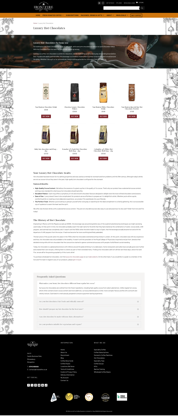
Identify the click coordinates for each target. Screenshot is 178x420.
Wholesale (121, 15)
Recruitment (65, 355)
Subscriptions (72, 15)
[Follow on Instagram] (35, 385)
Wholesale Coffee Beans (102, 372)
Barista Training (99, 369)
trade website (93, 257)
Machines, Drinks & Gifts (91, 15)
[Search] (142, 8)
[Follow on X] (32, 385)
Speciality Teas (99, 361)
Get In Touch (110, 3)
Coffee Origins (65, 364)
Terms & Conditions (67, 369)
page (81, 257)
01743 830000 (34, 367)
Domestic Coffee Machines (103, 355)
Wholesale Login (129, 3)
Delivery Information (67, 375)
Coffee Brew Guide (67, 361)
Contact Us (64, 380)
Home (38, 15)
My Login (119, 3)
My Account (65, 378)
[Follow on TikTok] (46, 385)
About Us (64, 352)
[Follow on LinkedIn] (42, 385)
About (109, 15)
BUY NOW (46, 116)
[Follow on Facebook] (28, 385)
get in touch (77, 260)
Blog (62, 358)
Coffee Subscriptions (101, 352)
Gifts (95, 366)
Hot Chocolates (99, 358)
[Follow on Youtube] (39, 385)
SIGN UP (131, 361)
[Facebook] (100, 3)
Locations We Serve (67, 366)
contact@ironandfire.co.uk (38, 369)
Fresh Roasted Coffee (52, 15)
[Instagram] (103, 3)
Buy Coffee (136, 15)
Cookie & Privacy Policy (69, 372)
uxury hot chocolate (73, 257)
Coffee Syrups (99, 364)
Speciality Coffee (100, 350)
